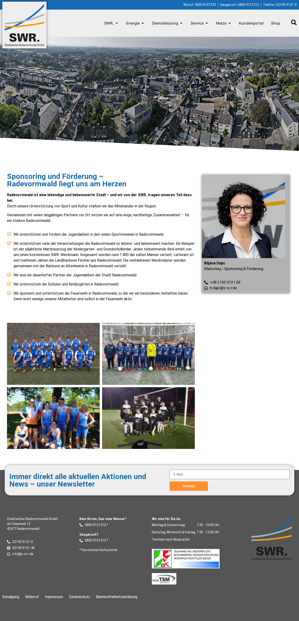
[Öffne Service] (207, 23)
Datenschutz (79, 597)
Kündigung (10, 597)
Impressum (54, 597)
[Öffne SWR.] (117, 23)
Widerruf (32, 597)
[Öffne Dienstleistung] (181, 23)
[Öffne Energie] (143, 23)
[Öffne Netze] (229, 23)
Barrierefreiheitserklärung (116, 597)
